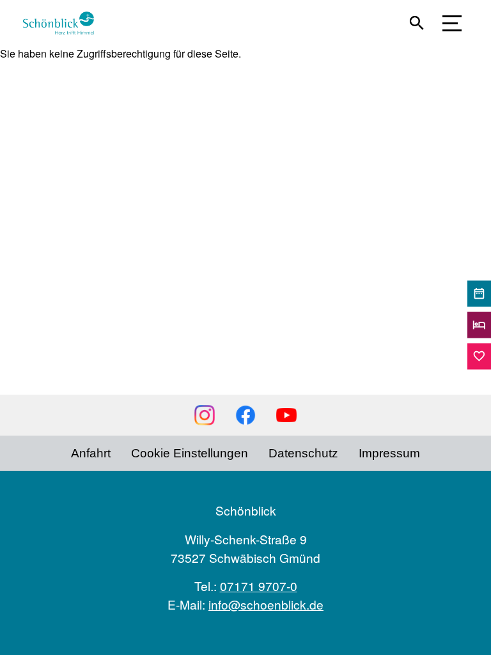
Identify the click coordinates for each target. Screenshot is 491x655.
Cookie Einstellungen (189, 453)
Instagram (204, 415)
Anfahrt (91, 453)
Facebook (245, 415)
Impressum (389, 453)
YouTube (286, 415)
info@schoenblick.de (265, 604)
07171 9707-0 (258, 585)
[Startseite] (63, 23)
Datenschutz (303, 453)
